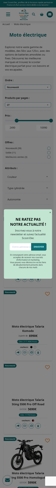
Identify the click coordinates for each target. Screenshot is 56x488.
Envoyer (39, 246)
